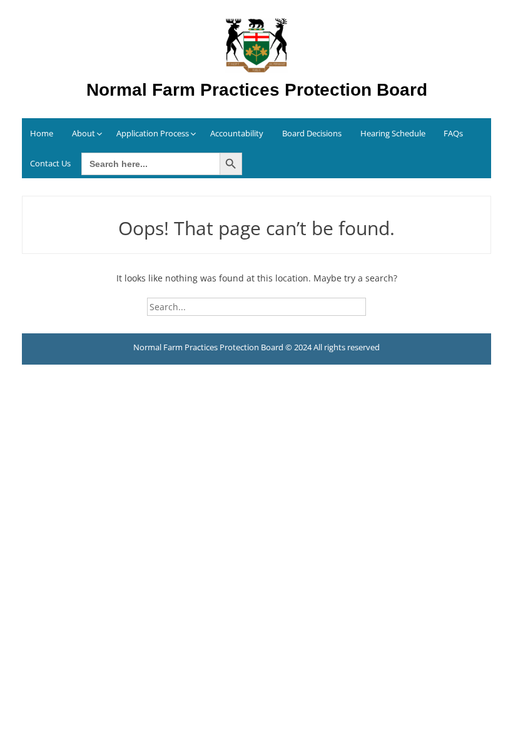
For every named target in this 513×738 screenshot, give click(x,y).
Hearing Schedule (392, 133)
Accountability (236, 133)
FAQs (453, 133)
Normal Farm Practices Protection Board (256, 89)
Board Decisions (312, 133)
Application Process (152, 133)
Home (41, 133)
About (83, 133)
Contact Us (50, 163)
